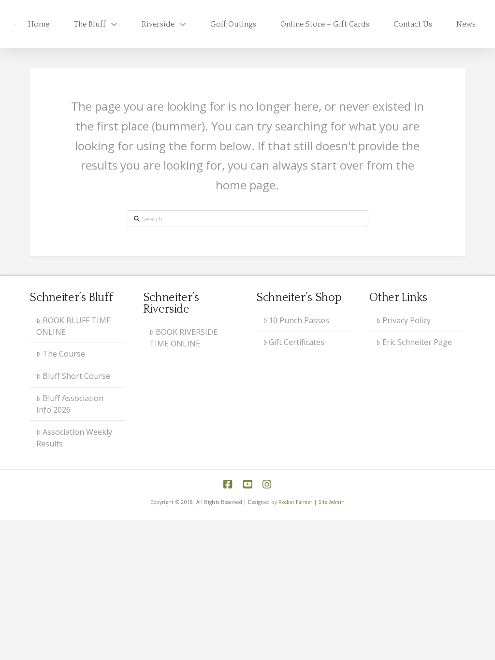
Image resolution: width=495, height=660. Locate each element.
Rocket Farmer (295, 502)
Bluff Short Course (76, 376)
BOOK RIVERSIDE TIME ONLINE (183, 338)
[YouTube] (247, 484)
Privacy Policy (406, 320)
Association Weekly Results (74, 438)
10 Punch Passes (299, 320)
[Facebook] (227, 484)
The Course (64, 353)
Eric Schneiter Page (417, 342)
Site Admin (331, 502)
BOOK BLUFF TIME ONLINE (73, 326)
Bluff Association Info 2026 (69, 404)
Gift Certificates (296, 342)
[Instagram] (266, 484)
